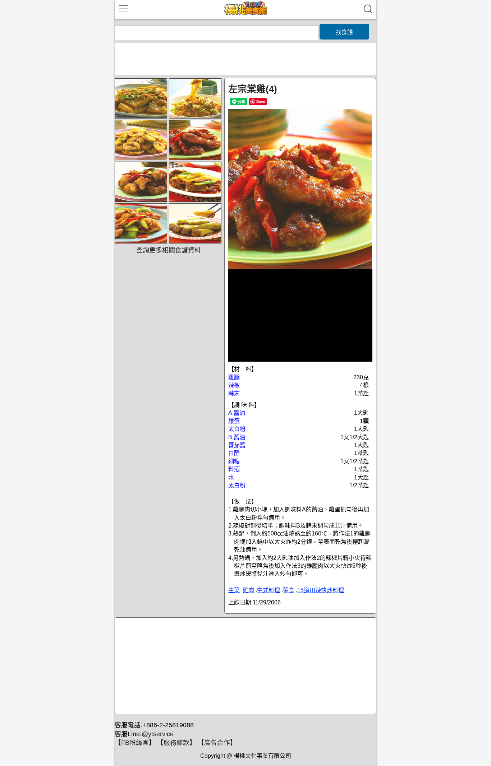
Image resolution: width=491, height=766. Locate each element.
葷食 (288, 590)
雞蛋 (234, 421)
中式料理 (268, 590)
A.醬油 (236, 413)
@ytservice (158, 734)
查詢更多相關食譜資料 (168, 250)
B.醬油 (236, 437)
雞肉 (248, 590)
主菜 (234, 590)
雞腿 (234, 377)
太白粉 (237, 429)
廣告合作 (217, 742)
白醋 (234, 453)
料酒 (234, 469)
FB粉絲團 (135, 742)
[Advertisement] (244, 666)
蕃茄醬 (237, 445)
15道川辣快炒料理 (320, 590)
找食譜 (344, 32)
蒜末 (234, 393)
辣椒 (234, 385)
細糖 (234, 461)
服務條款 (176, 742)
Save (260, 101)
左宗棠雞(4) (252, 89)
